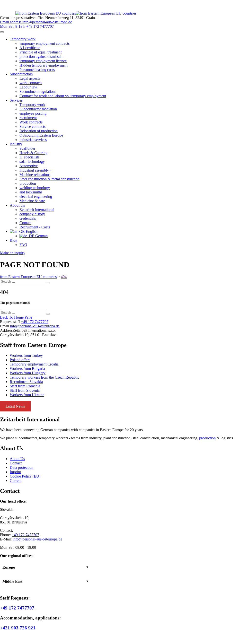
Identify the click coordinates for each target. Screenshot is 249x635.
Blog (13, 240)
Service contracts (32, 126)
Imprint (15, 472)
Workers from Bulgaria (27, 368)
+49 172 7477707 (34, 322)
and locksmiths (30, 192)
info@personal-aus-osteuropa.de (35, 326)
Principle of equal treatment (40, 52)
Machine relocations (34, 175)
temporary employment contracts (44, 43)
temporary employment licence (43, 61)
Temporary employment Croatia (34, 364)
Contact (25, 223)
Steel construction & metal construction (49, 179)
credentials (27, 218)
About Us (17, 205)
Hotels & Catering (33, 153)
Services (16, 100)
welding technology (34, 188)
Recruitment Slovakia (26, 382)
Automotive (28, 166)
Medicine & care (32, 201)
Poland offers (20, 360)
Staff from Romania (25, 386)
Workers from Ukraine (27, 395)
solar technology (32, 161)
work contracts (30, 83)
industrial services (33, 140)
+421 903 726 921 (18, 627)
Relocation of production (38, 131)
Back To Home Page (16, 317)
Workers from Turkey (26, 355)
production (27, 183)
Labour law (28, 87)
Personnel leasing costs (37, 70)
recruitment (28, 118)
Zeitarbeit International (36, 210)
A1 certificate (29, 48)
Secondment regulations (37, 91)
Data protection (21, 467)
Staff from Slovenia (25, 390)
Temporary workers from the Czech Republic (44, 377)
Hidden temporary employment (43, 65)
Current (15, 480)
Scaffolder (27, 148)
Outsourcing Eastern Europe (41, 135)
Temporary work (23, 39)
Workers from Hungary (27, 373)
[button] (45, 567)
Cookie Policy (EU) (25, 476)
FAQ (23, 245)
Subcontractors (21, 74)
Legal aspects (29, 78)
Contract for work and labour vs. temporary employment (62, 96)
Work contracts (31, 122)
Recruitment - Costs (34, 227)
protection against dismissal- (40, 56)
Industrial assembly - (35, 170)
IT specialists (29, 157)
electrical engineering (35, 196)
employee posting (32, 113)
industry (16, 144)
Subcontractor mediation (38, 109)
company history (32, 214)
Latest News (15, 406)
